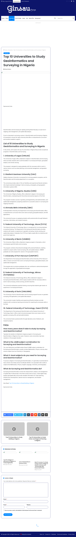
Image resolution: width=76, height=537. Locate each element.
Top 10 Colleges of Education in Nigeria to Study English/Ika (9, 461)
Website (29, 504)
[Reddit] (35, 414)
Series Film (31, 18)
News (7, 18)
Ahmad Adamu (8, 69)
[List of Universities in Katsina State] (26, 455)
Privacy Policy (71, 534)
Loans (23, 18)
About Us (42, 534)
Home (3, 18)
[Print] (46, 414)
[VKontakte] (39, 414)
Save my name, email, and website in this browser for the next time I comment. (23, 510)
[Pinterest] (32, 414)
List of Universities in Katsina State (24, 462)
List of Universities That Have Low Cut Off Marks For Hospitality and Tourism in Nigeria (41, 1)
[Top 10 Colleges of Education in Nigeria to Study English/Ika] (10, 454)
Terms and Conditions (62, 534)
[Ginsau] (23, 9)
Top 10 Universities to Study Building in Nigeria (21, 383)
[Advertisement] (38, 34)
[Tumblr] (28, 414)
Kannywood (37, 18)
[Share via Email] (42, 414)
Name (5, 499)
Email (5, 504)
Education (11, 18)
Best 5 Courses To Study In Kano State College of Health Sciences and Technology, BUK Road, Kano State (41, 465)
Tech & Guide (18, 18)
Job (27, 18)
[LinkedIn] (24, 414)
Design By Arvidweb (26, 534)
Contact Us (47, 534)
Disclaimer (53, 534)
